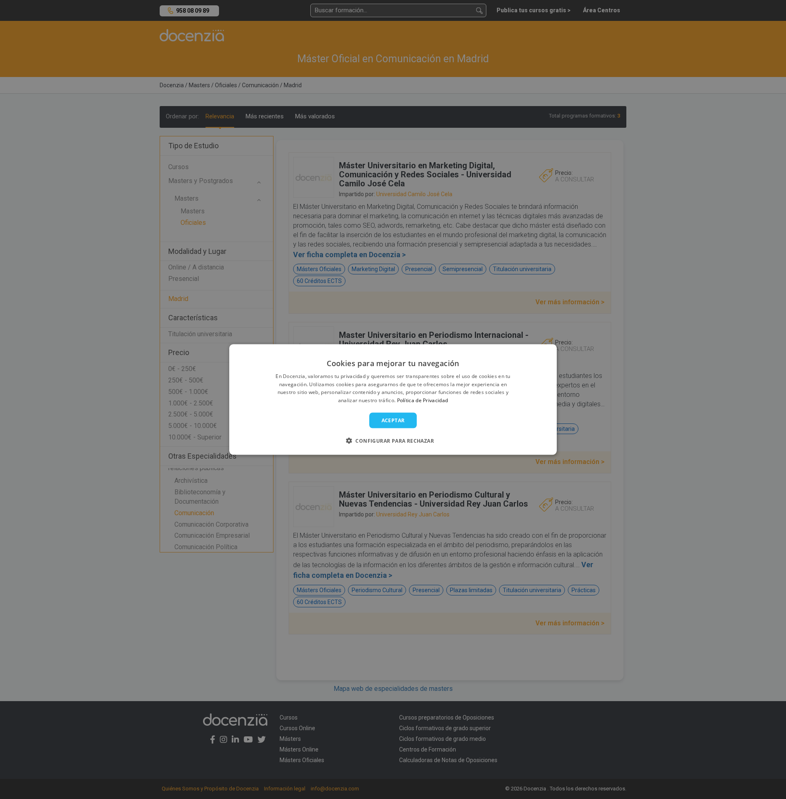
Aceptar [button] (393, 420)
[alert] (393, 399)
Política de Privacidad (422, 400)
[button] (393, 441)
